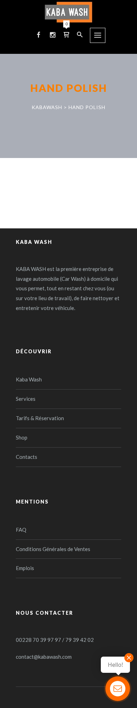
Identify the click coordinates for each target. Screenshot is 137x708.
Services (25, 399)
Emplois (25, 568)
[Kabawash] (68, 12)
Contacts (26, 457)
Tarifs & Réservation (40, 418)
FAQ (21, 529)
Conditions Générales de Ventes (53, 549)
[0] (66, 34)
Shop (21, 437)
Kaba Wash (29, 379)
